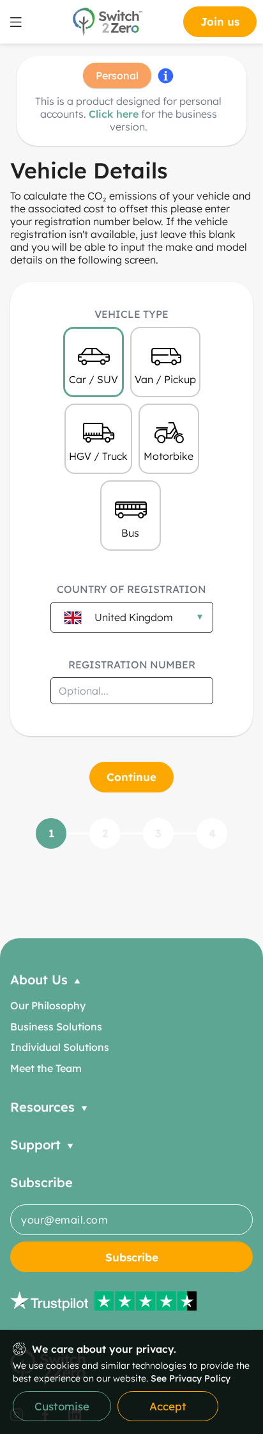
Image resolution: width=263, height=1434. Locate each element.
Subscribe (131, 1257)
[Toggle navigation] (16, 22)
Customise (61, 1406)
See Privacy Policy (190, 1378)
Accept (167, 1406)
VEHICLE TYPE (131, 314)
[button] (131, 979)
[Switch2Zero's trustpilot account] (131, 1301)
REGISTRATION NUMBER (131, 664)
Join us (219, 21)
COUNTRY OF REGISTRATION (131, 589)
